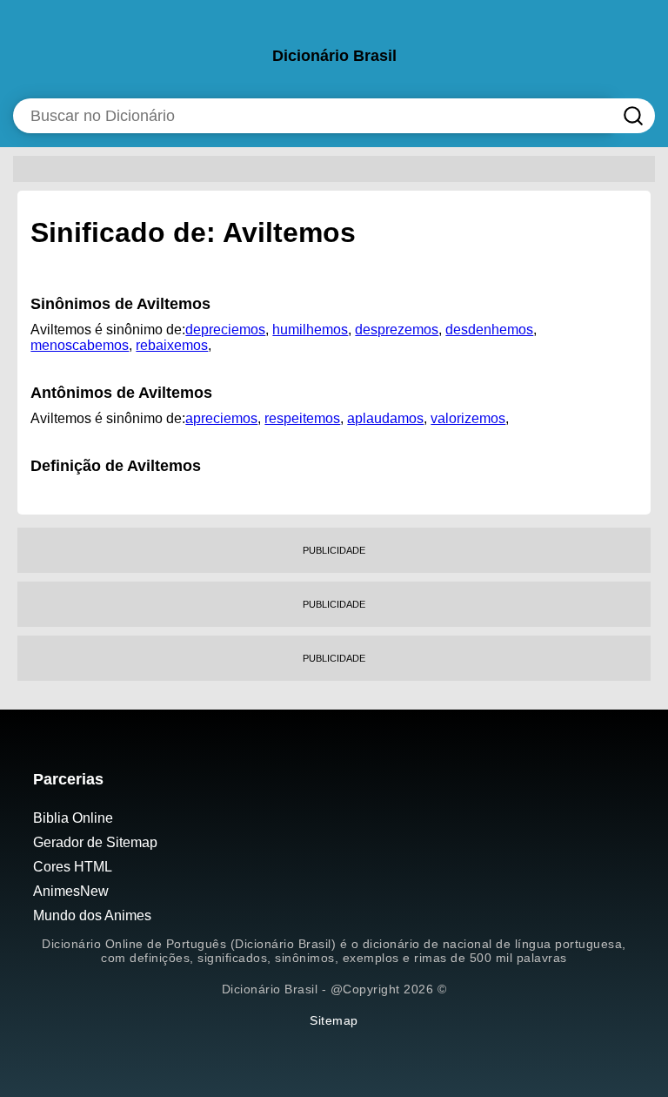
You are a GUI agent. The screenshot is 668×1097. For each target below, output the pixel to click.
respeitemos (302, 418)
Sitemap (334, 1020)
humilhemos (310, 329)
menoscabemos (79, 345)
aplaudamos (385, 418)
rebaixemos (172, 345)
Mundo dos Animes (92, 915)
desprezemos (396, 329)
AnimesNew (71, 891)
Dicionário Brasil (334, 55)
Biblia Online (73, 818)
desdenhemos (489, 329)
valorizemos (468, 418)
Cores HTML (72, 866)
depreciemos (225, 329)
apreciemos (221, 418)
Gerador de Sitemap (95, 842)
